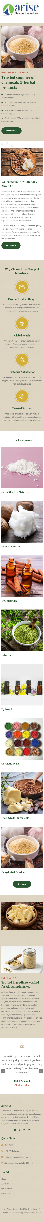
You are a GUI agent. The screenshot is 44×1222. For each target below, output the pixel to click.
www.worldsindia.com (32, 1208)
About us (5, 1180)
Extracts (6, 655)
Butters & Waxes (10, 546)
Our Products (6, 1184)
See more (22, 884)
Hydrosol (6, 709)
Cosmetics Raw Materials (15, 492)
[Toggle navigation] (6, 17)
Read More (11, 245)
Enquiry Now (11, 131)
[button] (4, 47)
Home (3, 1175)
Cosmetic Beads (10, 763)
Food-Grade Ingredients (15, 817)
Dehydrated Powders (13, 872)
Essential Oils (9, 600)
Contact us (5, 1189)
